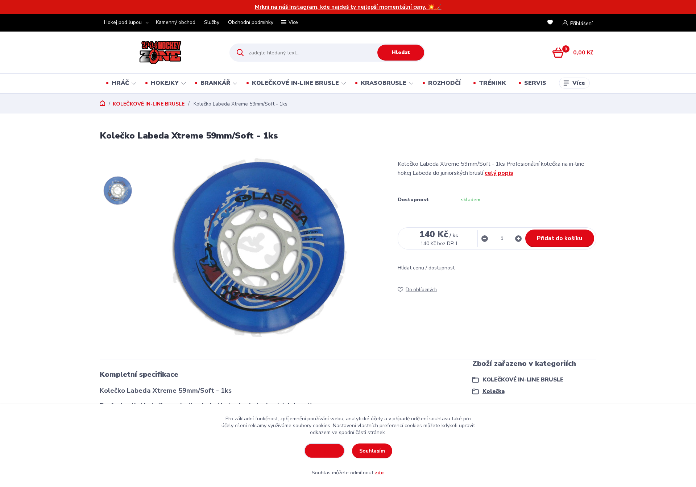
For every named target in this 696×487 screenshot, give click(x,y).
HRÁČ (120, 83)
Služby (211, 22)
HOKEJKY (165, 83)
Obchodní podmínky (250, 22)
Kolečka (493, 391)
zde (379, 472)
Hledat (401, 52)
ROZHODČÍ (444, 83)
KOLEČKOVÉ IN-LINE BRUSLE (295, 83)
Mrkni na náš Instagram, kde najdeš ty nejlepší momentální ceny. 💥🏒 (348, 7)
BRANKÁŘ (215, 83)
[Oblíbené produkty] (551, 23)
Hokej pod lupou (123, 22)
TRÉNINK (492, 83)
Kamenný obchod (175, 22)
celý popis (499, 173)
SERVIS (535, 83)
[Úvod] (158, 52)
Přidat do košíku (559, 238)
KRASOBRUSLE (383, 83)
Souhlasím (372, 450)
